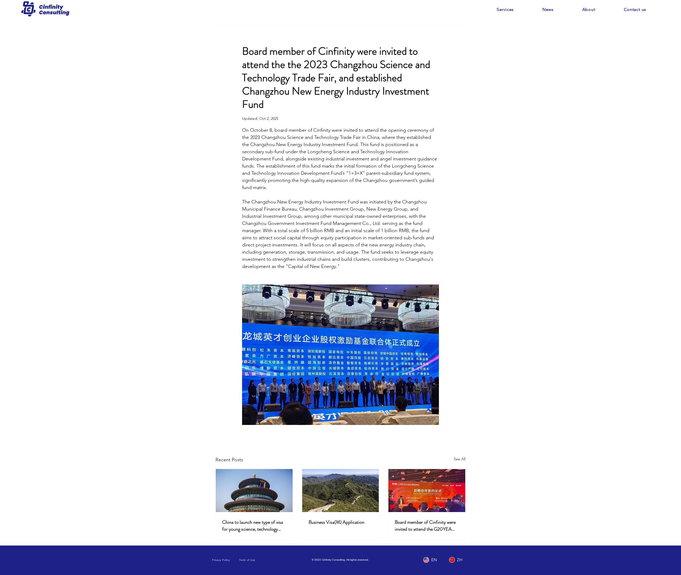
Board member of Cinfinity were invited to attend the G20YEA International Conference (425, 526)
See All (460, 459)
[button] (505, 9)
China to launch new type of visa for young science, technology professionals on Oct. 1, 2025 (252, 526)
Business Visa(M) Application (336, 522)
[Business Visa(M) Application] (340, 490)
